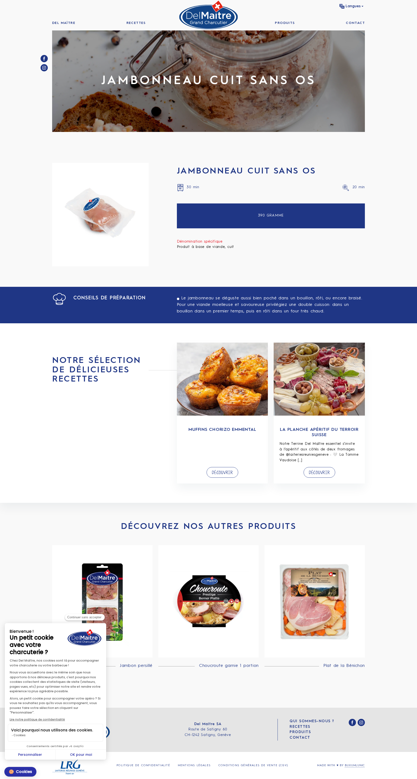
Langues (353, 6)
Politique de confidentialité (143, 765)
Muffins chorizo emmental (222, 429)
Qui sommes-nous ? (312, 721)
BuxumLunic (355, 765)
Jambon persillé (136, 666)
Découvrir (222, 473)
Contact (355, 23)
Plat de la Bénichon (344, 666)
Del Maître (63, 23)
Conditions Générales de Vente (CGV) (253, 765)
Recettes (136, 23)
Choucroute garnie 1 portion (229, 666)
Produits (285, 23)
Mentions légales (194, 765)
